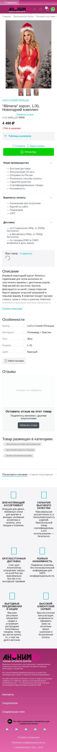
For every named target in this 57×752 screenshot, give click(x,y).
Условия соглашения (29, 737)
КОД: (5, 117)
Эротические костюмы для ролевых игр (23, 444)
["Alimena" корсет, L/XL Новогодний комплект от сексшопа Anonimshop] (28, 54)
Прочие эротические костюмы (19, 456)
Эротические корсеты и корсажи (20, 450)
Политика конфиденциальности (28, 742)
